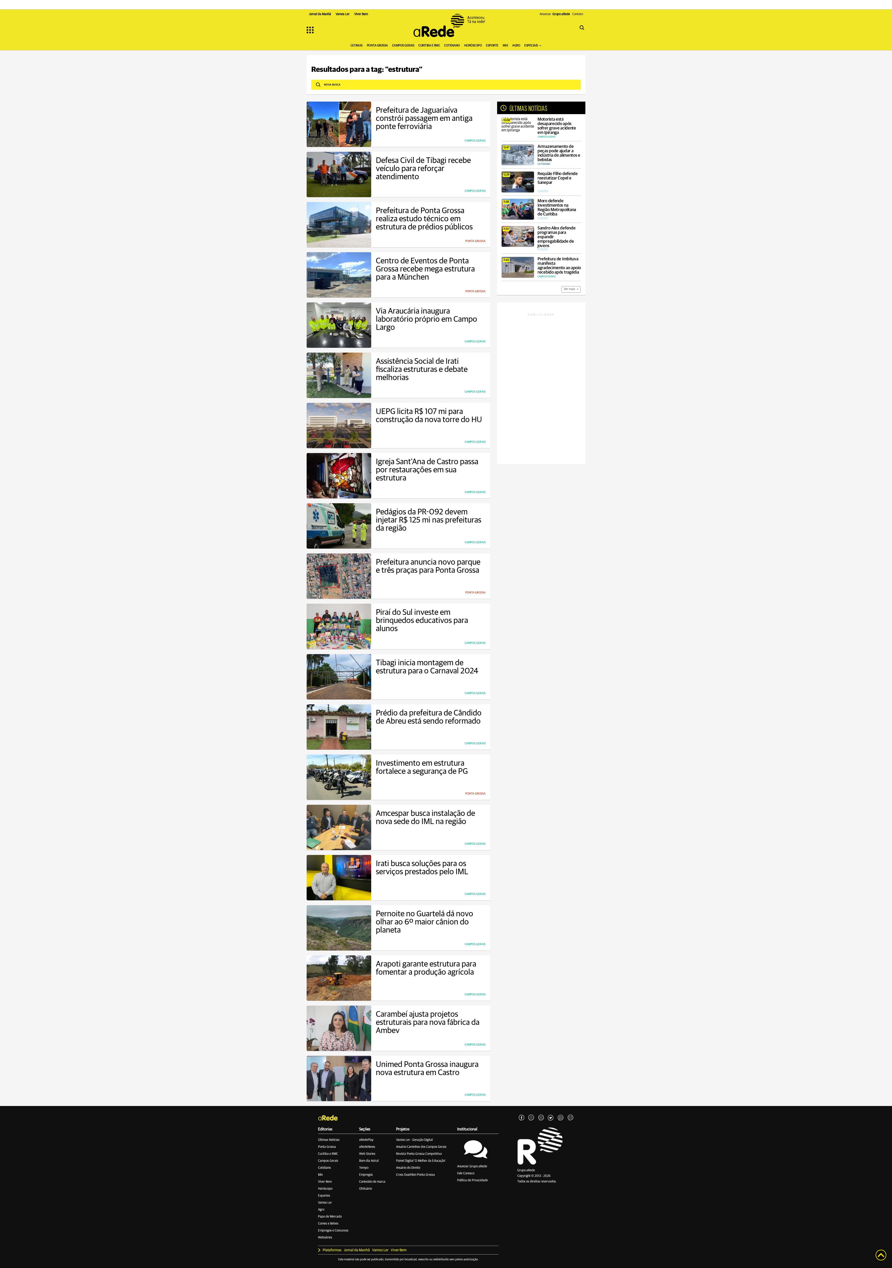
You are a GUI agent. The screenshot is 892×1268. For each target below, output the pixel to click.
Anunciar (555, 14)
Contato (577, 14)
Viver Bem (325, 1181)
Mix (320, 1174)
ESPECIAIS (531, 45)
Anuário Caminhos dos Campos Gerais (421, 1147)
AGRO (516, 45)
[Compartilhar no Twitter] (550, 1118)
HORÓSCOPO (473, 45)
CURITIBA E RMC (429, 45)
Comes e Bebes (328, 1223)
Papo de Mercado (330, 1216)
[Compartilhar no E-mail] (570, 1118)
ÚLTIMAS (357, 45)
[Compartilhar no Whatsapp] (560, 1118)
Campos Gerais (328, 1160)
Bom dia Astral (369, 1160)
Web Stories (367, 1153)
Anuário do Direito (408, 1167)
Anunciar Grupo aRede (472, 1166)
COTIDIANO (452, 45)
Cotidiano (324, 1167)
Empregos (366, 1174)
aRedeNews (367, 1147)
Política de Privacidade (472, 1180)
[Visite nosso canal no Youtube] (541, 1118)
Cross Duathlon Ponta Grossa (415, 1174)
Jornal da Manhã (357, 1250)
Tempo (363, 1167)
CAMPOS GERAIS (403, 45)
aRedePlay (366, 1140)
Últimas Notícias (329, 1140)
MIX (505, 45)
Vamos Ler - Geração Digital (414, 1140)
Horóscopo (325, 1188)
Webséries (325, 1237)
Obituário (365, 1188)
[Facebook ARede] (521, 1118)
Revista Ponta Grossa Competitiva (419, 1153)
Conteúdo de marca (372, 1181)
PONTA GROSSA (377, 45)
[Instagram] (531, 1118)
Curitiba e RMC (328, 1153)
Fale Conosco (465, 1173)
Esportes (324, 1195)
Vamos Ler (325, 1202)
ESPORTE (492, 45)
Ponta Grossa (327, 1147)
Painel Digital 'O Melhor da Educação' (421, 1160)
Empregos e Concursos (333, 1230)
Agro (321, 1209)
